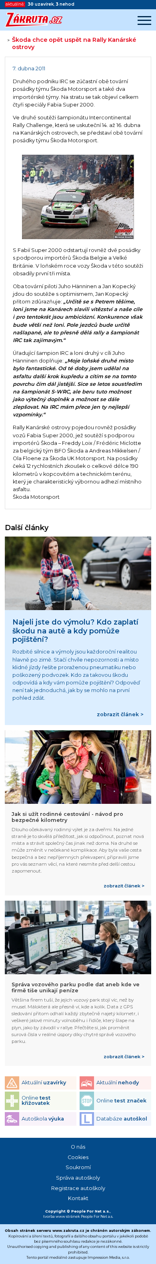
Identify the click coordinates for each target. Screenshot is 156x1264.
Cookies (78, 1157)
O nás (78, 1147)
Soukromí (78, 1167)
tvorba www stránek (61, 1216)
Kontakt (78, 1198)
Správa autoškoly (78, 1178)
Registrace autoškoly (78, 1188)
